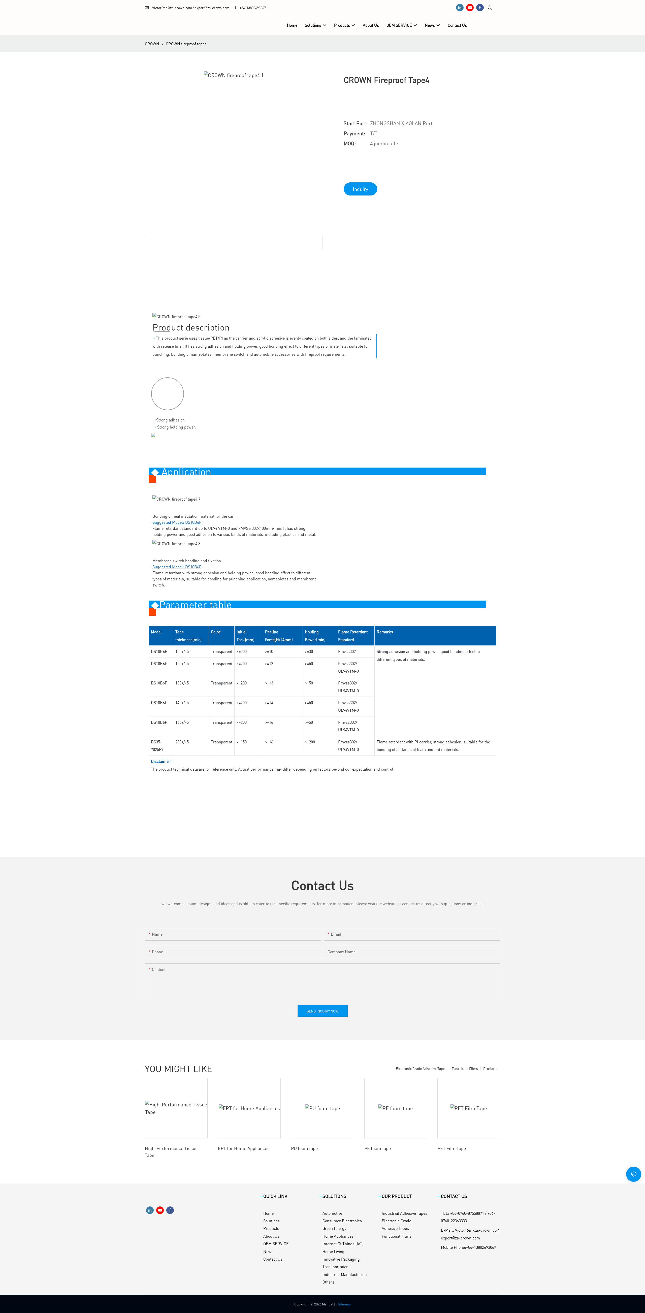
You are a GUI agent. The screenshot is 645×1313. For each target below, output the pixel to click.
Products (490, 1068)
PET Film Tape (451, 1148)
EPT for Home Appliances (244, 1148)
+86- (243, 7)
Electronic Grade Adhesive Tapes (421, 1068)
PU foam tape (304, 1148)
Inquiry (360, 189)
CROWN (152, 43)
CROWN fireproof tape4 (186, 43)
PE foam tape (377, 1148)
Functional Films (465, 1068)
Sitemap (344, 1304)
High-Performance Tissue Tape (171, 1151)
